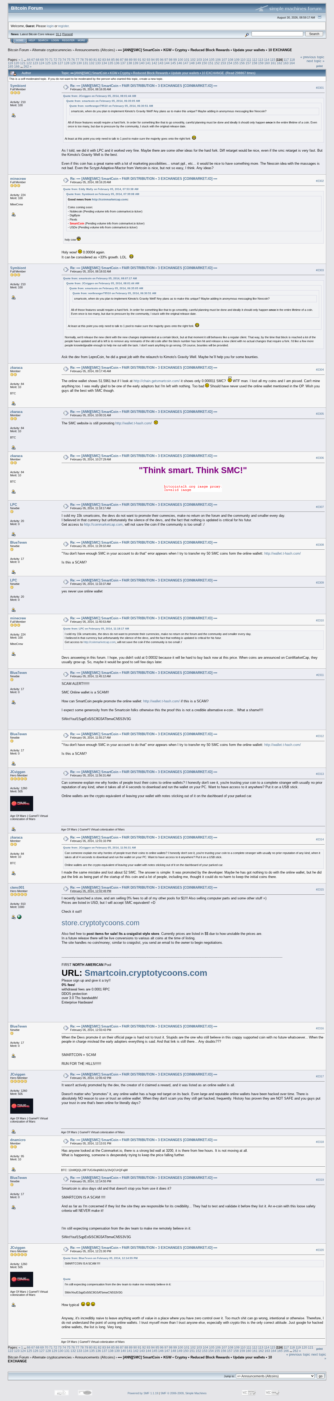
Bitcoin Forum (18, 50)
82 (100, 59)
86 (117, 59)
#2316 (320, 1028)
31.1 (58, 34)
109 (237, 59)
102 (193, 59)
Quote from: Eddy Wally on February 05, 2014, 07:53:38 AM (100, 189)
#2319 (320, 1179)
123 (35, 63)
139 (135, 63)
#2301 (320, 87)
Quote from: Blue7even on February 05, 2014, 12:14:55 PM (100, 1258)
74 (64, 59)
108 (230, 59)
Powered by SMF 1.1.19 (143, 1393)
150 (204, 63)
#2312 (320, 736)
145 (173, 63)
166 (17, 66)
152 (217, 63)
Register (68, 40)
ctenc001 (17, 887)
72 (55, 59)
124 (41, 63)
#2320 (320, 1249)
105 (211, 59)
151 (210, 63)
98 (170, 59)
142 (154, 63)
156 (242, 63)
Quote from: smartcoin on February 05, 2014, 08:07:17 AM (100, 278)
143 (160, 63)
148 (192, 63)
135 (110, 63)
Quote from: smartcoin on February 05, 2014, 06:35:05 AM (103, 100)
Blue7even (18, 542)
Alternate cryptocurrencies (52, 50)
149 (198, 63)
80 (91, 59)
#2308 (320, 544)
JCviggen (17, 772)
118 (292, 59)
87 (122, 59)
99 (175, 59)
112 (254, 59)
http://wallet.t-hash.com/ (133, 423)
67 (33, 59)
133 (98, 63)
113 (260, 59)
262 (26, 66)
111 (248, 59)
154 (229, 63)
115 (272, 59)
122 (29, 63)
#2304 (320, 369)
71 (51, 59)
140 (142, 63)
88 (126, 59)
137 (123, 63)
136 (117, 63)
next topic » (315, 61)
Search (43, 40)
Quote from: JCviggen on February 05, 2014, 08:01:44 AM (99, 95)
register (63, 26)
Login (55, 40)
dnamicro (18, 1140)
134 (104, 63)
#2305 (320, 413)
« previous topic (312, 57)
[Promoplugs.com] (18, 916)
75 (68, 59)
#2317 (320, 1076)
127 (60, 63)
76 (73, 59)
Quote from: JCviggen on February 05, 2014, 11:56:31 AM (99, 847)
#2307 (320, 506)
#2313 (320, 773)
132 (91, 63)
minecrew (18, 179)
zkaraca (16, 368)
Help (32, 40)
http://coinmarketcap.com (109, 199)
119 (10, 63)
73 (60, 59)
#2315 (320, 889)
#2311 (320, 674)
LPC (13, 505)
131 (85, 63)
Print (319, 66)
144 (167, 63)
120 (16, 63)
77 (77, 59)
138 (129, 63)
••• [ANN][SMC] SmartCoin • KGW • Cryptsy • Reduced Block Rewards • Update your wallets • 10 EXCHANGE (205, 50)
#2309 (320, 582)
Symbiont (18, 86)
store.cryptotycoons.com (100, 923)
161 (273, 63)
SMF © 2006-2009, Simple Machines (183, 1393)
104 (205, 59)
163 (286, 63)
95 (157, 59)
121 (23, 63)
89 (131, 59)
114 (266, 59)
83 (104, 59)
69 (42, 59)
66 (29, 59)
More (81, 40)
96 (162, 59)
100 (180, 59)
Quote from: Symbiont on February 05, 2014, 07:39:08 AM (102, 194)
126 (54, 63)
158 (254, 63)
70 (46, 59)
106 (218, 59)
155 (235, 63)
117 (286, 59)
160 (267, 63)
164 (292, 63)
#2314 (320, 839)
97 (166, 59)
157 (248, 63)
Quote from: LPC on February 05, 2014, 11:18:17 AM (96, 628)
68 (37, 59)
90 (135, 59)
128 (66, 63)
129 (73, 63)
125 (48, 63)
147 (185, 63)
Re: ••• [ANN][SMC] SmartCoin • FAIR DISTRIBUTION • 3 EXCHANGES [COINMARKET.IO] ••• (143, 86)
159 (261, 63)
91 (139, 59)
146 (179, 63)
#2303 (320, 270)
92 (144, 59)
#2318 (320, 1141)
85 (113, 59)
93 (148, 59)
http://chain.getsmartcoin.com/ (157, 381)
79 (86, 59)
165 (10, 66)
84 (108, 59)
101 (186, 59)
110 (243, 59)
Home (19, 40)
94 (153, 59)
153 (223, 63)
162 (279, 63)
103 (199, 59)
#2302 (320, 180)
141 (148, 63)
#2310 (320, 620)
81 (95, 59)
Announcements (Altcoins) (95, 50)
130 (79, 63)
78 (82, 59)
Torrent (67, 34)
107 (224, 59)
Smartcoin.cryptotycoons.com (146, 973)
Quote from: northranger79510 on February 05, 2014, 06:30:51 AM (111, 105)
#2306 (320, 457)
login (50, 26)
